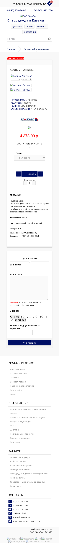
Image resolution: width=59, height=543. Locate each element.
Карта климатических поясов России (28, 409)
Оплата (29, 26)
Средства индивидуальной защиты (27, 481)
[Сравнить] (40, 174)
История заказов (18, 373)
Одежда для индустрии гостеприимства (29, 473)
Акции (13, 394)
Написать (42, 108)
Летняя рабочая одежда (36, 49)
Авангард (32, 99)
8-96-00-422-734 (43, 10)
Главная (11, 49)
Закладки (14, 377)
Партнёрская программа (22, 385)
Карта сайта (16, 390)
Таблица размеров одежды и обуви (27, 417)
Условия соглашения (20, 438)
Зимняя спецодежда (20, 457)
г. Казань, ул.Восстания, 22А (26, 521)
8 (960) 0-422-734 (20, 505)
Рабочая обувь (17, 477)
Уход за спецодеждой (20, 421)
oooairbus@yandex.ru (23, 517)
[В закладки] (18, 174)
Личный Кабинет (18, 369)
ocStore (48, 529)
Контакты (42, 26)
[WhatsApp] (29, 10)
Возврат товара (18, 381)
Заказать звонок (15, 58)
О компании (29, 31)
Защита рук (15, 486)
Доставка (17, 26)
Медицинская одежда (20, 469)
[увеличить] (21, 75)
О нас (12, 425)
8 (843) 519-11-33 (20, 509)
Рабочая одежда (18, 461)
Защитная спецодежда (21, 465)
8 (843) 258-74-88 (16, 10)
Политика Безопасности (22, 433)
